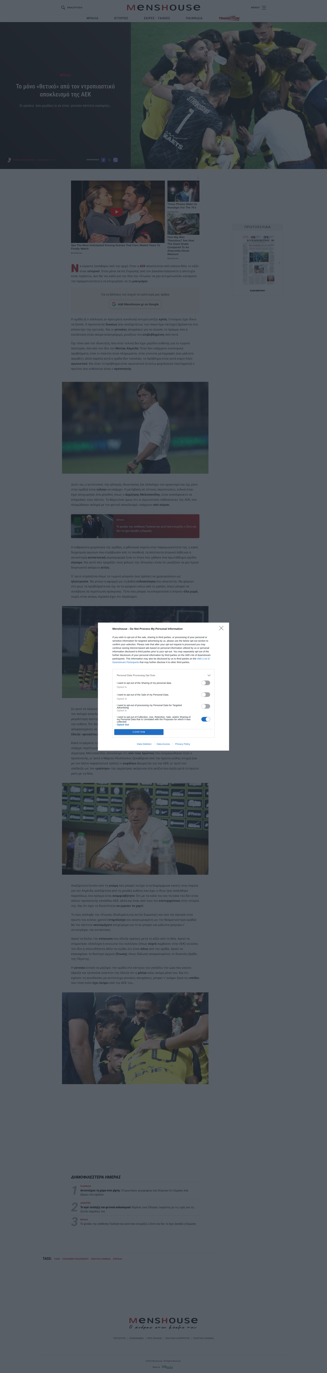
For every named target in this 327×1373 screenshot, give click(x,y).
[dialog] (163, 687)
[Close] (222, 629)
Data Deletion (144, 744)
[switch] (205, 683)
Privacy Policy (182, 744)
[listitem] (163, 675)
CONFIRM (139, 732)
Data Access (163, 744)
